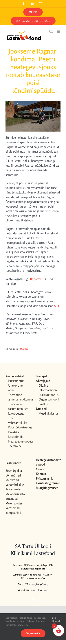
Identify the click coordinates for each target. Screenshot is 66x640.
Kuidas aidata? (15, 376)
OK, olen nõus (33, 633)
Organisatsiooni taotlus (49, 401)
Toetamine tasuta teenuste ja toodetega (18, 408)
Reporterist (37, 279)
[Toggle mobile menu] (58, 31)
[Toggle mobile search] (51, 31)
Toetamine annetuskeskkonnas (19, 397)
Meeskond (12, 480)
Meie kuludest (14, 503)
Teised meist (13, 489)
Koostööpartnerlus (19, 427)
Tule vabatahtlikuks (17, 420)
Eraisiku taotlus (48, 395)
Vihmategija (23, 589)
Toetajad (41, 376)
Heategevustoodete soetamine (19, 443)
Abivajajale (43, 381)
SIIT (56, 306)
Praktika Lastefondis (15, 434)
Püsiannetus (16, 381)
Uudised (24, 348)
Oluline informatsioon (48, 387)
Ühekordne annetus (15, 387)
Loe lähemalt (56, 619)
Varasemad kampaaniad (13, 510)
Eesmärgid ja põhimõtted (14, 473)
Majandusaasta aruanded (15, 496)
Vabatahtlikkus (15, 485)
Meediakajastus (48, 413)
